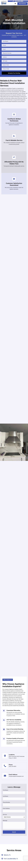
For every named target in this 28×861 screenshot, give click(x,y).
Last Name (5, 796)
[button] (15, 4)
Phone (11, 764)
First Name (5, 790)
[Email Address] (5, 775)
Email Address (13, 774)
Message (5, 820)
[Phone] (5, 765)
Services (5, 814)
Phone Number (6, 802)
